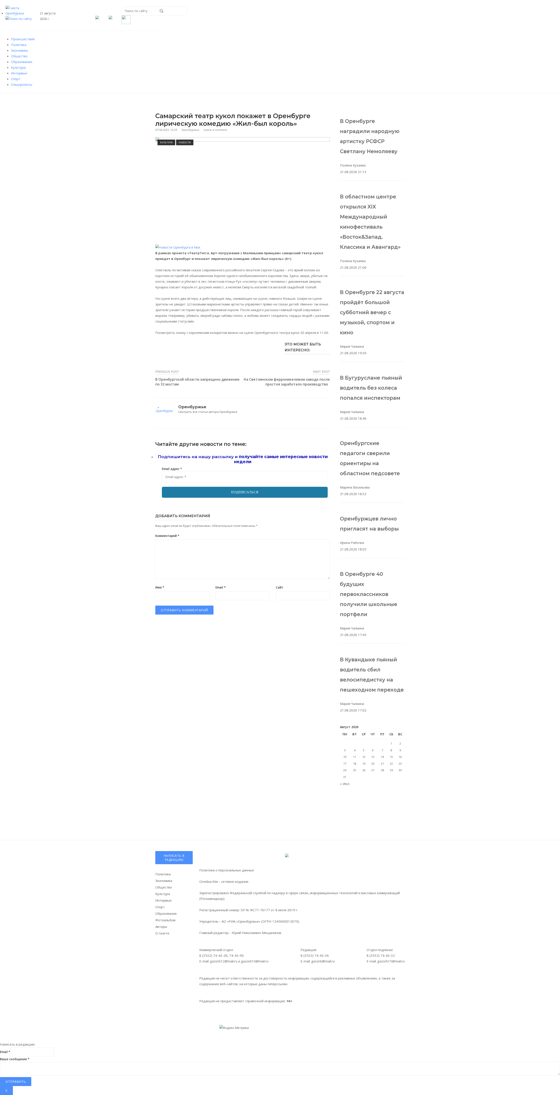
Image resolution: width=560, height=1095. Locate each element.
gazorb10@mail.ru (254, 961)
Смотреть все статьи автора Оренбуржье (207, 412)
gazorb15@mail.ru (391, 961)
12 (363, 757)
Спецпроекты (21, 84)
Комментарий (167, 536)
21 (382, 764)
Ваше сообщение (14, 1059)
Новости (185, 142)
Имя (159, 587)
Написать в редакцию (174, 857)
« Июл (344, 783)
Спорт (15, 79)
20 (372, 764)
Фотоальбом (165, 920)
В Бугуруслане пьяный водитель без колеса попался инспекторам (371, 388)
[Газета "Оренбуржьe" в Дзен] (110, 18)
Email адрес (172, 469)
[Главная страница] (19, 13)
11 (354, 757)
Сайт (279, 587)
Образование (21, 62)
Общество (19, 56)
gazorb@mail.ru (323, 961)
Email (220, 587)
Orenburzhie (208, 881)
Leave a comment (215, 130)
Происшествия (23, 39)
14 (382, 757)
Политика (18, 44)
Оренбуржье (190, 130)
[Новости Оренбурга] (177, 247)
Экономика (19, 50)
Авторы (161, 926)
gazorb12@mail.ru (223, 961)
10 (344, 757)
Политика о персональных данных (226, 870)
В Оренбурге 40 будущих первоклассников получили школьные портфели (368, 594)
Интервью (19, 73)
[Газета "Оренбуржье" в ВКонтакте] (97, 18)
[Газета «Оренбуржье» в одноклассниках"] (104, 18)
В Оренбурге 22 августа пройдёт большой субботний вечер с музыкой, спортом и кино (372, 312)
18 (354, 764)
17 (344, 764)
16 (400, 757)
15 (391, 757)
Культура (18, 67)
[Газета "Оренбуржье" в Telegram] (90, 18)
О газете (162, 933)
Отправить (15, 1081)
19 (363, 764)
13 (372, 757)
